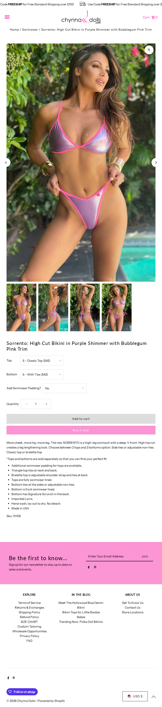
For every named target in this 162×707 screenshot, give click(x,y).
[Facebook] (88, 568)
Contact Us (132, 607)
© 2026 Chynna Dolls (21, 701)
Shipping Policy (29, 612)
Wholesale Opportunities (29, 631)
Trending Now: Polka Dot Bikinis (81, 622)
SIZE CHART (29, 622)
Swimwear (30, 29)
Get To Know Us (132, 603)
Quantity (13, 404)
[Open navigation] (31, 17)
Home (14, 29)
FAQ (29, 641)
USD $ (138, 696)
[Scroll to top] (153, 696)
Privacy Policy (29, 636)
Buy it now (81, 430)
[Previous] (6, 162)
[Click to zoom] (149, 49)
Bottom (12, 374)
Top (9, 360)
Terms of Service (29, 603)
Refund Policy (29, 617)
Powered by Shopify (51, 701)
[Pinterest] (95, 568)
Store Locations (132, 612)
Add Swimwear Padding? (24, 388)
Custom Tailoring (29, 626)
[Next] (156, 162)
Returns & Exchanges (29, 607)
